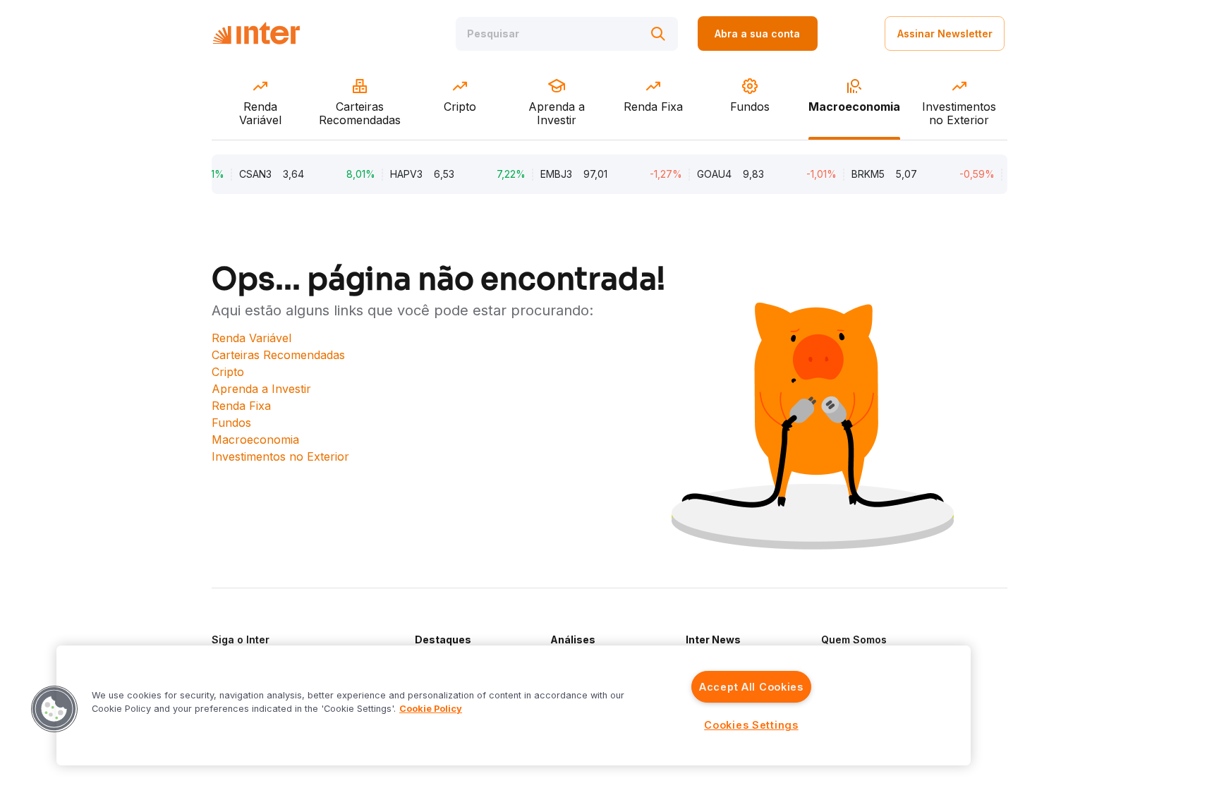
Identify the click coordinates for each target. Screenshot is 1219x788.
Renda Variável (251, 338)
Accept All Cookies (751, 687)
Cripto (228, 372)
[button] (54, 709)
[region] (513, 705)
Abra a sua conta (757, 34)
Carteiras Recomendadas (278, 355)
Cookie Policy (430, 708)
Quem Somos (854, 639)
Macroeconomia (255, 439)
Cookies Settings (751, 725)
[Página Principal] (256, 33)
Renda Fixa (241, 406)
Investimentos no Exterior (280, 456)
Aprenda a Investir (261, 389)
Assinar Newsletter (945, 34)
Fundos (231, 423)
